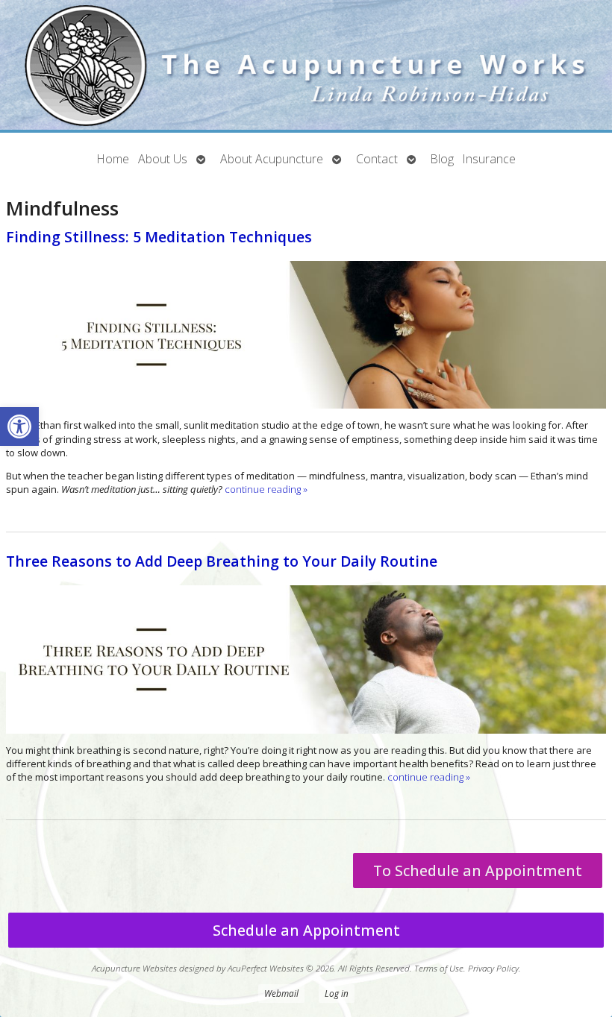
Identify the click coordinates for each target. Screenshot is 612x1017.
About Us (162, 159)
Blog (442, 159)
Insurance (489, 159)
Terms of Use (438, 968)
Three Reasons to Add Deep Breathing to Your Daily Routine (221, 561)
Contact (377, 159)
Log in (337, 993)
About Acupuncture (271, 159)
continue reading (266, 489)
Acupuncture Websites (134, 968)
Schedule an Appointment (306, 930)
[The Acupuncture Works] (306, 66)
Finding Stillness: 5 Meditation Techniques (159, 237)
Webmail (281, 993)
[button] (19, 426)
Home (113, 159)
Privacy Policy (493, 968)
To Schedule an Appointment (477, 870)
